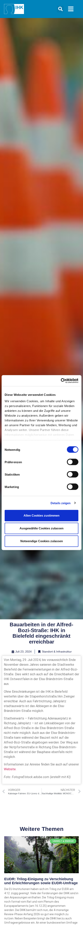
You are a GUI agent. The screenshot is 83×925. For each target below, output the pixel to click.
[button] (60, 9)
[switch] (72, 462)
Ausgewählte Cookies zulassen (41, 528)
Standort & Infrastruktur (57, 651)
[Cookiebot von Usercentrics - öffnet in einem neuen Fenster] (60, 380)
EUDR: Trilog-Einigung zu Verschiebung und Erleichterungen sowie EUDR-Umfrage (41, 881)
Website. (10, 769)
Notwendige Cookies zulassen (41, 541)
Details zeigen (61, 503)
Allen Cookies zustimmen (41, 515)
